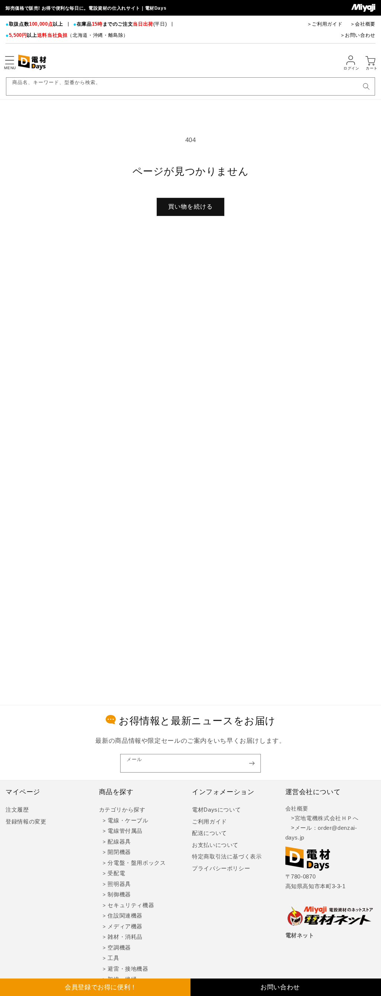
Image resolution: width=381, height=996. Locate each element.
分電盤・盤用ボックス (137, 863)
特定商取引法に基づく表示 (227, 857)
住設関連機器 (125, 916)
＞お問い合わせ (357, 35)
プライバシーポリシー (221, 868)
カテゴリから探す (122, 810)
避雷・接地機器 (128, 969)
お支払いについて (215, 845)
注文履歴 (17, 810)
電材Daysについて (216, 810)
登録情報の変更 (26, 822)
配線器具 (119, 842)
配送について (209, 833)
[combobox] (190, 86)
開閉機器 (119, 852)
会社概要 (297, 809)
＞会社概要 (362, 24)
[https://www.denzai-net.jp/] (330, 917)
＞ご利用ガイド (324, 24)
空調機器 (119, 948)
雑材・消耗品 (125, 937)
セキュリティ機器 (131, 905)
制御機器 (119, 894)
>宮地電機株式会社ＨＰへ (322, 818)
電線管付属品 (125, 831)
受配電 (116, 873)
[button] (9, 60)
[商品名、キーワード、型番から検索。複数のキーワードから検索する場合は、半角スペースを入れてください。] (366, 86)
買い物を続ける (190, 206)
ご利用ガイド (209, 822)
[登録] (251, 763)
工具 (113, 958)
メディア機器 (125, 926)
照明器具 (119, 884)
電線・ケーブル (128, 820)
